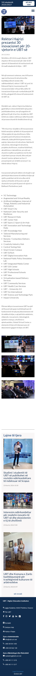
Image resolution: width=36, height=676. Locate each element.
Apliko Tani (29, 3)
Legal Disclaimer (18, 671)
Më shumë (18, 594)
